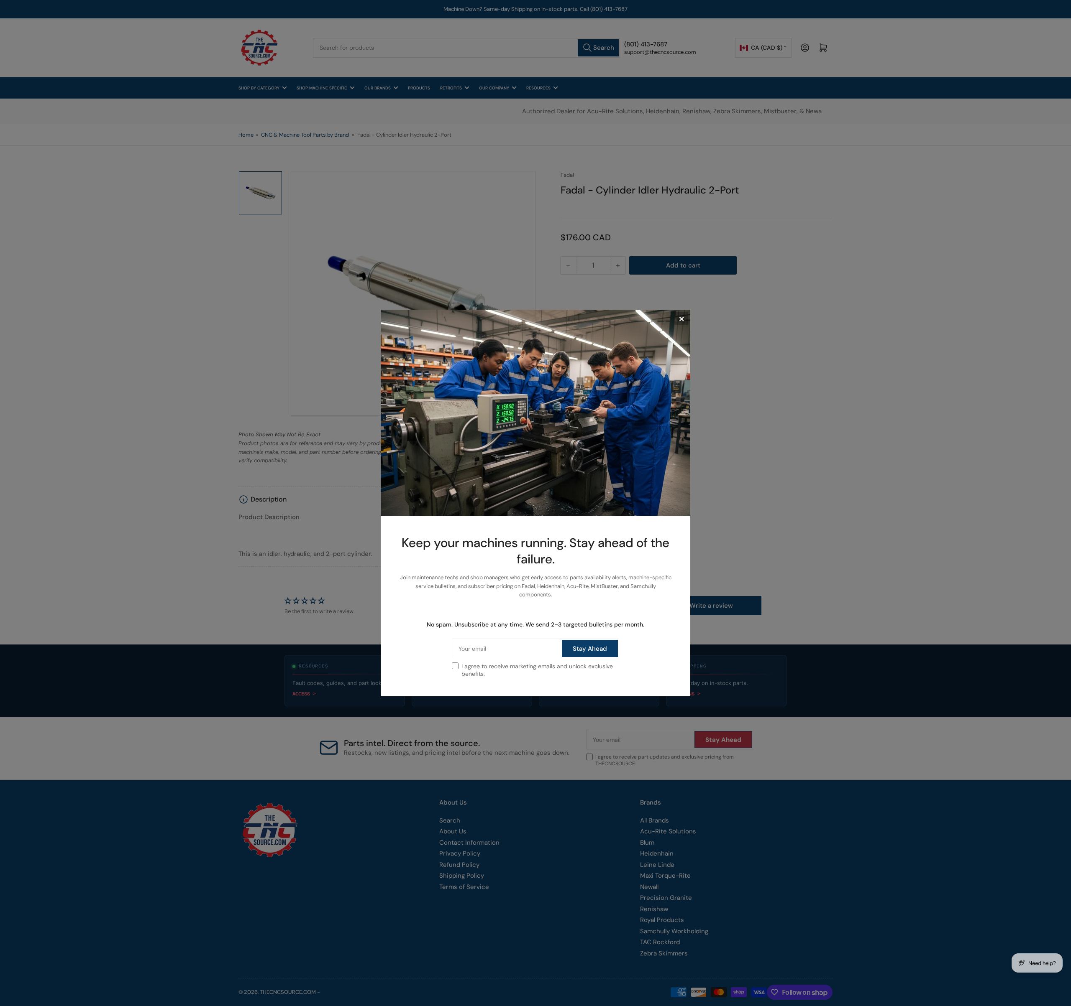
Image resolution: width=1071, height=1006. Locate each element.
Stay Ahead (590, 648)
